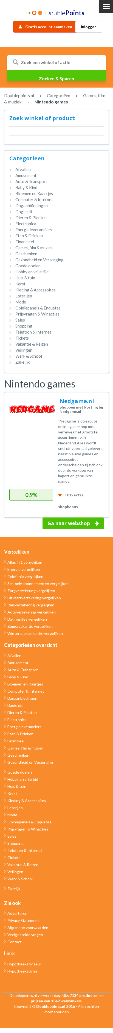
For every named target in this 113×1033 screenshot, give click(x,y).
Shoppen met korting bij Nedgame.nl (81, 409)
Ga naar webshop (68, 523)
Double (64, 13)
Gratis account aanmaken (48, 26)
